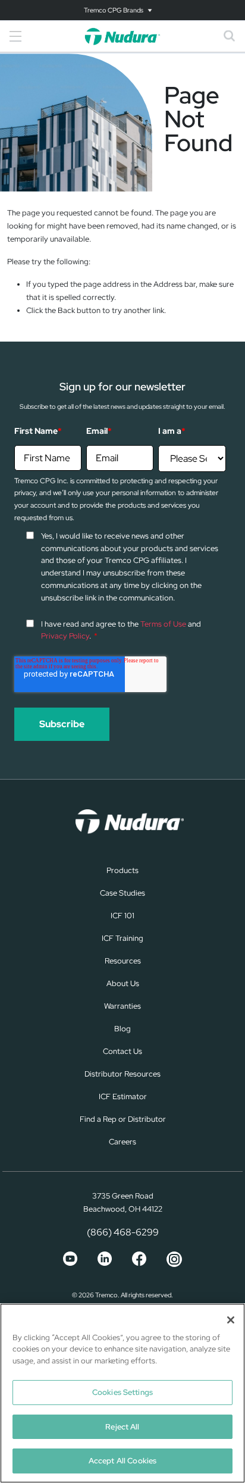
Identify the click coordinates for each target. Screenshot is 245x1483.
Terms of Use (163, 624)
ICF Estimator (123, 1096)
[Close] (231, 1320)
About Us (122, 983)
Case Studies (122, 893)
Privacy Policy (65, 636)
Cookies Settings (122, 1392)
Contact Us (122, 1051)
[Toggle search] (229, 36)
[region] (122, 1393)
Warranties (122, 1006)
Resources (123, 961)
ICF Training (122, 938)
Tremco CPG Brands (113, 10)
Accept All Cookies (122, 1461)
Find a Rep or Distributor (123, 1119)
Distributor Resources (122, 1074)
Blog (122, 1029)
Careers (122, 1142)
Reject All (122, 1427)
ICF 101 (122, 916)
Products (122, 870)
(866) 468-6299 (123, 1232)
